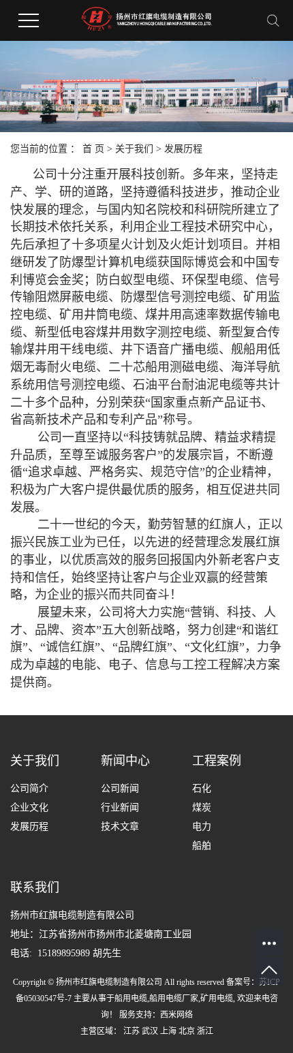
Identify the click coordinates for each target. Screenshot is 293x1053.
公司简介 (29, 788)
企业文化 (29, 807)
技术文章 (120, 826)
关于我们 (134, 149)
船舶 (201, 845)
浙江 (205, 1031)
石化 (201, 788)
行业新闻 (120, 807)
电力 (201, 826)
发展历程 (29, 826)
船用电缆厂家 (173, 998)
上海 (168, 1031)
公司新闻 (120, 788)
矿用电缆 (216, 998)
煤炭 (201, 807)
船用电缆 (130, 998)
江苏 (131, 1031)
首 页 (93, 149)
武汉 (150, 1031)
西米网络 (176, 1015)
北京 (187, 1031)
